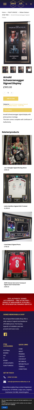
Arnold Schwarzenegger (16, 104)
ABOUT (21, 351)
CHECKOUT (22, 359)
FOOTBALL (6, 350)
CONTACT (22, 356)
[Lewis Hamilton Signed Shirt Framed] (17, 188)
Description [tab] (8, 110)
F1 (4, 358)
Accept (4, 407)
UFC (4, 355)
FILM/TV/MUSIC (12, 12)
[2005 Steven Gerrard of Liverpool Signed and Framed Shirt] (17, 265)
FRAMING (22, 354)
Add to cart (11, 98)
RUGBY (5, 360)
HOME (21, 349)
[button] (29, 23)
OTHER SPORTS (8, 363)
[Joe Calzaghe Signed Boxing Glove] (17, 150)
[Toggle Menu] (4, 4)
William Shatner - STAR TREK (16, 105)
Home (4, 12)
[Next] (29, 70)
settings (13, 404)
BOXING (5, 353)
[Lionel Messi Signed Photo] (17, 227)
